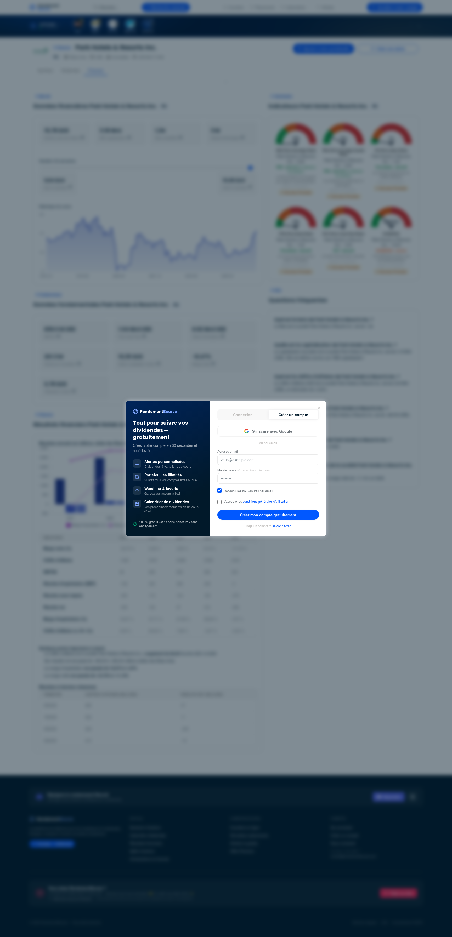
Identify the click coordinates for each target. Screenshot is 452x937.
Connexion (243, 414)
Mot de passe (244, 470)
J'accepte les (256, 501)
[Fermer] (319, 408)
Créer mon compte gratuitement (268, 514)
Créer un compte (293, 414)
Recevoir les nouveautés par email (248, 491)
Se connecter (281, 526)
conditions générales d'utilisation (266, 501)
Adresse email (227, 451)
